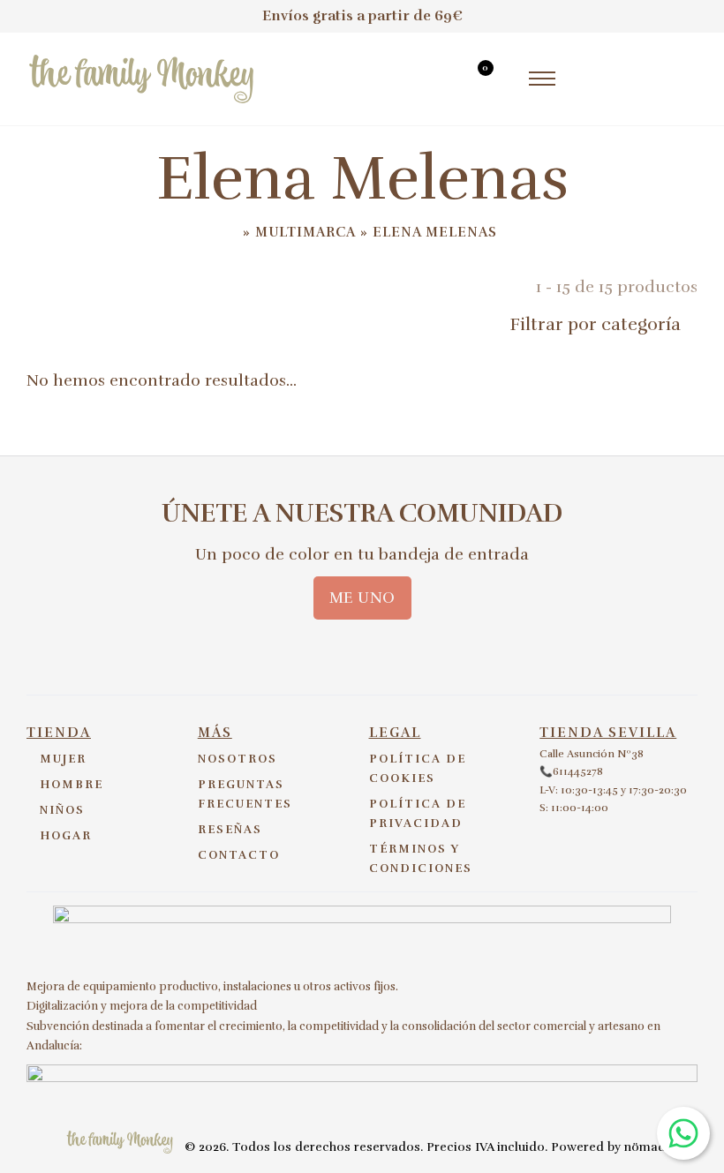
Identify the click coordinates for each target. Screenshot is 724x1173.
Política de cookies (417, 769)
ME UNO (362, 597)
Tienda (58, 733)
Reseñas (230, 830)
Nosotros (237, 759)
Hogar (66, 836)
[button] (565, 325)
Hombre (71, 785)
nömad (645, 1146)
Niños (62, 810)
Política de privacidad (417, 814)
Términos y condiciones (420, 859)
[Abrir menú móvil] (542, 78)
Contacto (239, 855)
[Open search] (443, 82)
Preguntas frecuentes (245, 794)
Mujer (63, 759)
